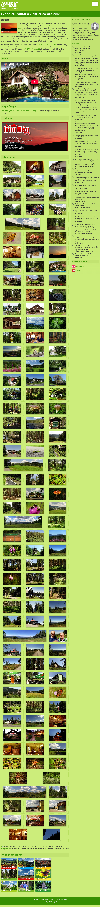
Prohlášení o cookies (50, 903)
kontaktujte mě (5, 848)
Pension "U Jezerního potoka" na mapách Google (19, 111)
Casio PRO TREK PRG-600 (47, 45)
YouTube (78, 270)
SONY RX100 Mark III (32, 49)
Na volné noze (80, 266)
